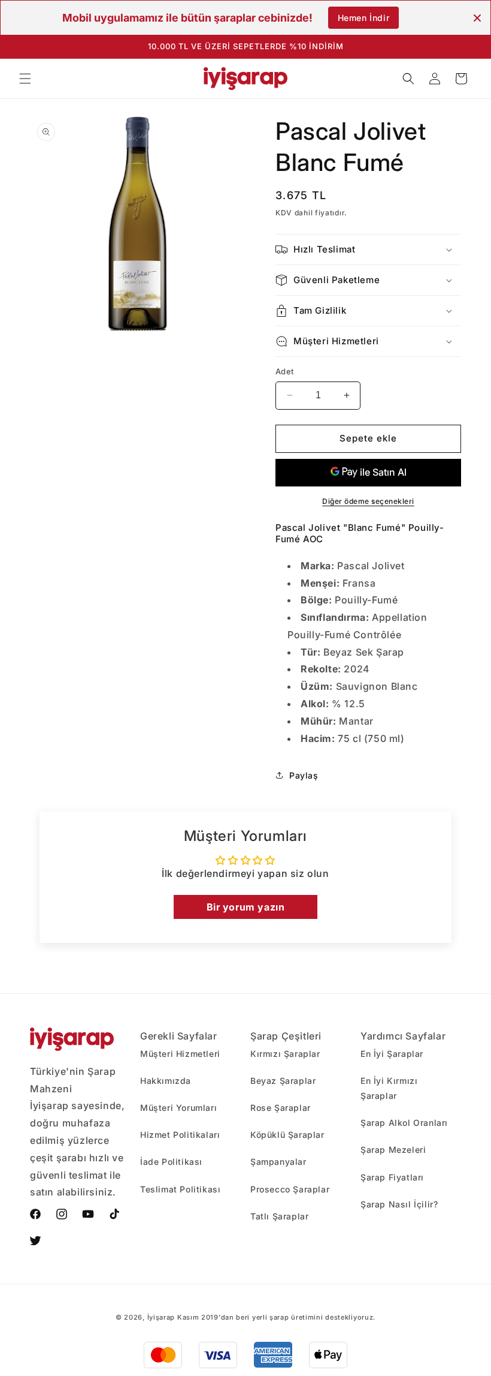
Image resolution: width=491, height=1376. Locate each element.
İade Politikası (171, 1161)
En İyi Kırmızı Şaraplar (388, 1088)
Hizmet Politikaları (180, 1134)
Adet (284, 371)
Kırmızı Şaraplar (285, 1053)
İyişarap (161, 1317)
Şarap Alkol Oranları (404, 1122)
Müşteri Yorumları (178, 1107)
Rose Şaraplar (280, 1107)
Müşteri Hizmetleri (180, 1053)
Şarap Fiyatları (392, 1177)
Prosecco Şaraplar (289, 1189)
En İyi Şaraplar (391, 1053)
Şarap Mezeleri (393, 1149)
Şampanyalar (278, 1161)
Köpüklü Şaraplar (287, 1134)
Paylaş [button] (304, 775)
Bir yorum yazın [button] (246, 907)
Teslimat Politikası (180, 1189)
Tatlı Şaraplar (279, 1216)
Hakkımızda (165, 1080)
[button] (25, 78)
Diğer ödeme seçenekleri (368, 501)
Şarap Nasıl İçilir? (399, 1204)
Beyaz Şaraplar (283, 1080)
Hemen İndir (364, 18)
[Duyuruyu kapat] (477, 18)
